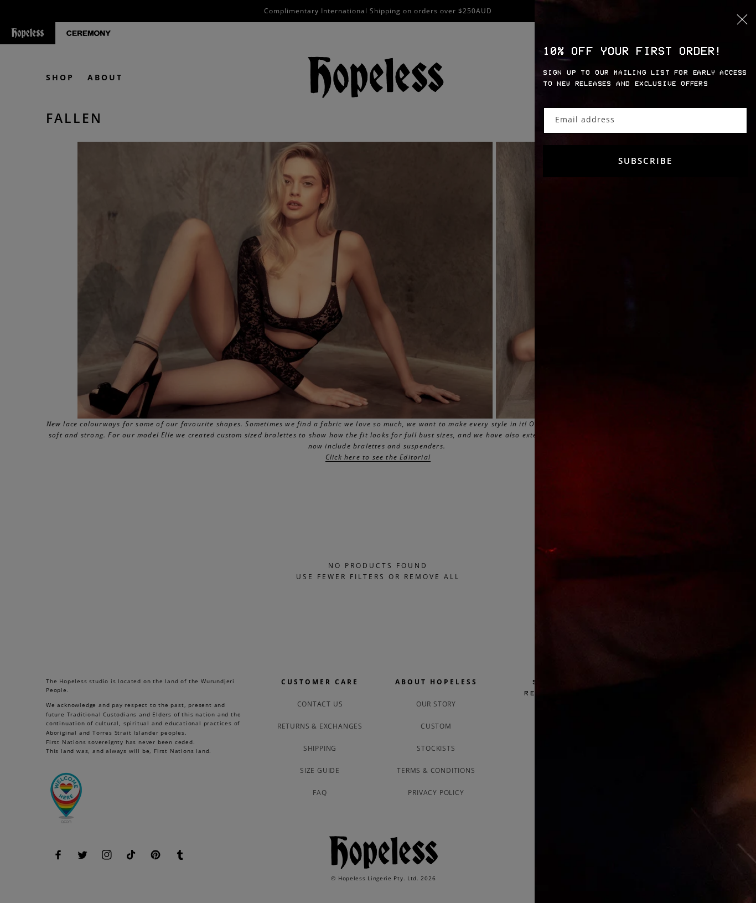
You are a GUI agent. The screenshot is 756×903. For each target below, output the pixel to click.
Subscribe (645, 160)
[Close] (645, 26)
